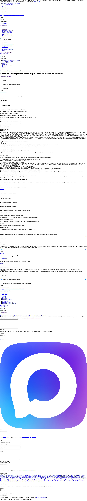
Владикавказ (82, 475)
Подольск (56, 479)
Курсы (3, 36)
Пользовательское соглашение (35, 315)
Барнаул (44, 475)
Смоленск (25, 480)
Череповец (11, 481)
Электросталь (19, 481)
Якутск (34, 481)
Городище (34, 476)
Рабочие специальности (7, 34)
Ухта (76, 480)
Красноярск (72, 477)
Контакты (4, 9)
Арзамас (20, 475)
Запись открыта (3, 76)
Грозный (45, 476)
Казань (17, 477)
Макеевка (28, 478)
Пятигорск (63, 479)
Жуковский (2, 477)
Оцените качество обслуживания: (7, 492)
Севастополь (14, 480)
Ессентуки (73, 476)
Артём (23, 475)
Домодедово (54, 476)
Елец (70, 476)
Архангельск (27, 475)
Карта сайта (43, 315)
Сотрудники (4, 7)
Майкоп (24, 478)
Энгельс (23, 481)
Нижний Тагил (7, 479)
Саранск (6, 480)
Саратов (10, 480)
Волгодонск (11, 476)
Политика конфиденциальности (22, 315)
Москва (39, 478)
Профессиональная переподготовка (9, 303)
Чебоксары (2, 481)
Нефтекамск (62, 478)
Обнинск (30, 479)
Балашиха (40, 475)
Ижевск (10, 477)
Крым (76, 477)
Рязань (73, 479)
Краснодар (67, 477)
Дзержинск (49, 476)
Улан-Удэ (62, 480)
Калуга (25, 477)
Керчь (35, 477)
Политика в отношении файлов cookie (8, 315)
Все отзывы (2, 253)
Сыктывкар (40, 480)
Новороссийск (19, 479)
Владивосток (77, 475)
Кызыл (84, 477)
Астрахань (32, 475)
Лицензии (4, 297)
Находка (58, 478)
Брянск (72, 475)
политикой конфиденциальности (29, 437)
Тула (56, 480)
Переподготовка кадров (7, 31)
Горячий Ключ (40, 476)
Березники (58, 475)
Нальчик (54, 478)
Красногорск (62, 477)
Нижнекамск (80, 478)
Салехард (77, 479)
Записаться (2, 286)
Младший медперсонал (7, 32)
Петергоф (46, 479)
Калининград (21, 477)
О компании (4, 293)
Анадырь (13, 475)
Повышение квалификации (7, 30)
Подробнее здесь (36, 1)
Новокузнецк (13, 479)
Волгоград (6, 476)
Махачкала (32, 478)
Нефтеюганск (68, 478)
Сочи (28, 480)
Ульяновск (66, 480)
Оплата (3, 6)
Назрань (51, 478)
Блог (3, 12)
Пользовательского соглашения (40, 497)
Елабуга (67, 476)
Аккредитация (5, 33)
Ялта (37, 481)
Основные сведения (9, 4)
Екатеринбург (63, 476)
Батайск (47, 475)
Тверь (47, 480)
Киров (38, 477)
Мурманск (43, 478)
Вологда (20, 476)
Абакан (1, 475)
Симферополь (20, 480)
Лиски (7, 478)
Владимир (2, 476)
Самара (80, 479)
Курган (79, 477)
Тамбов (44, 480)
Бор (62, 475)
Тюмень (58, 480)
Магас (21, 478)
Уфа (74, 480)
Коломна (44, 477)
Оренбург (36, 479)
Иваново (7, 477)
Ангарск (17, 475)
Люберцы (14, 478)
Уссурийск (71, 480)
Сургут (36, 480)
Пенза (39, 479)
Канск (28, 477)
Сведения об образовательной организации (11, 3)
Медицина (4, 29)
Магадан (18, 478)
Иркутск (14, 477)
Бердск (54, 475)
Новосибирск (25, 479)
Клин (41, 477)
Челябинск (7, 481)
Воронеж (24, 476)
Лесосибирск (3, 478)
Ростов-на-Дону (68, 479)
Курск (82, 477)
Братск (69, 475)
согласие (4, 437)
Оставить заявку (3, 25)
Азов (4, 475)
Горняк (27, 476)
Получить (2, 98)
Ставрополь (32, 480)
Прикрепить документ (4, 461)
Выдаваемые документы (7, 8)
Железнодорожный (80, 476)
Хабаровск (79, 480)
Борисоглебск (65, 475)
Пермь (42, 479)
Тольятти (50, 480)
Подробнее (7, 286)
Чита (15, 481)
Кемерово (32, 477)
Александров (8, 475)
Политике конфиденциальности (34, 317)
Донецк (58, 476)
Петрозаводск (51, 479)
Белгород (51, 475)
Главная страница (3, 70)
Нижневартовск (74, 478)
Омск (33, 479)
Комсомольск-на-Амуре (51, 477)
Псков (59, 479)
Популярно (9, 76)
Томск (53, 480)
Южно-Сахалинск (29, 481)
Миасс (36, 478)
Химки (83, 480)
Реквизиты (7, 5)
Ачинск (36, 475)
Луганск (10, 478)
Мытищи (47, 478)
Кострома (58, 477)
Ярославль (40, 481)
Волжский (16, 476)
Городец (30, 476)
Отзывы (4, 10)
